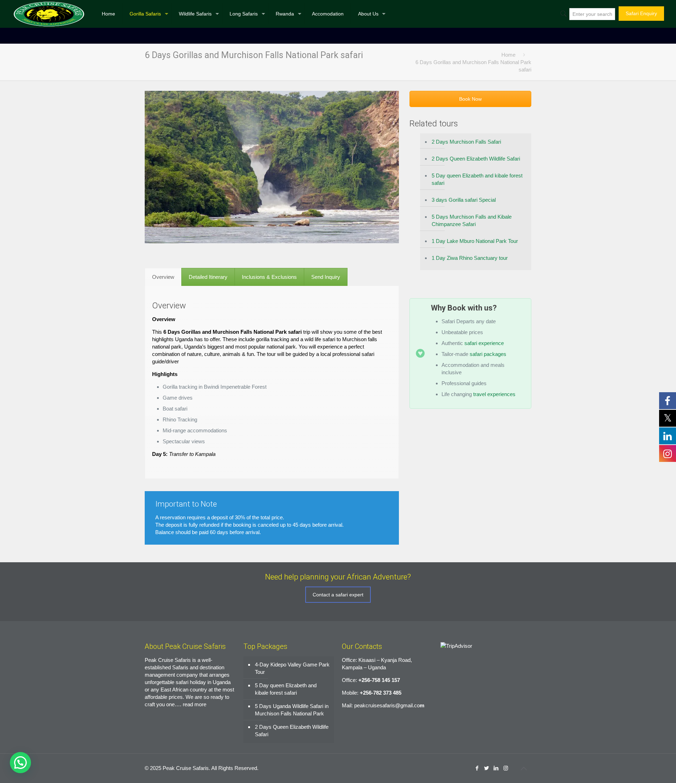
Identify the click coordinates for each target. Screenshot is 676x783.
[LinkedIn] (496, 768)
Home (508, 55)
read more (194, 704)
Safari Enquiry (641, 13)
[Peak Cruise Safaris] (49, 13)
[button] (20, 762)
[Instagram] (505, 768)
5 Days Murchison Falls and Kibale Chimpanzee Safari (472, 220)
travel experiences (493, 394)
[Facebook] (477, 768)
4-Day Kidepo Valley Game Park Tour (292, 668)
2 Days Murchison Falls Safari (466, 142)
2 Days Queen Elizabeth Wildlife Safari (476, 159)
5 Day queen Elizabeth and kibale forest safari (477, 179)
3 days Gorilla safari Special (464, 200)
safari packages (488, 354)
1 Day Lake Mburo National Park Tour (475, 241)
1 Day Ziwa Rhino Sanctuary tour (470, 258)
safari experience (484, 343)
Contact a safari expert (338, 594)
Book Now (470, 99)
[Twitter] (486, 768)
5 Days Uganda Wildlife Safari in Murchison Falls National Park (291, 709)
